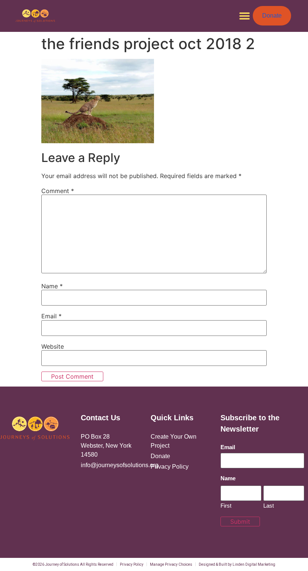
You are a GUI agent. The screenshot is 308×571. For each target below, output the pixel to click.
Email (51, 316)
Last (268, 505)
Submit (240, 521)
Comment (57, 191)
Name (52, 286)
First (225, 505)
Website (52, 346)
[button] (244, 15)
